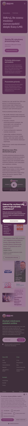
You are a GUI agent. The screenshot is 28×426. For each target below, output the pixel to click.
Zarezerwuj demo (14, 221)
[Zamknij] (24, 203)
